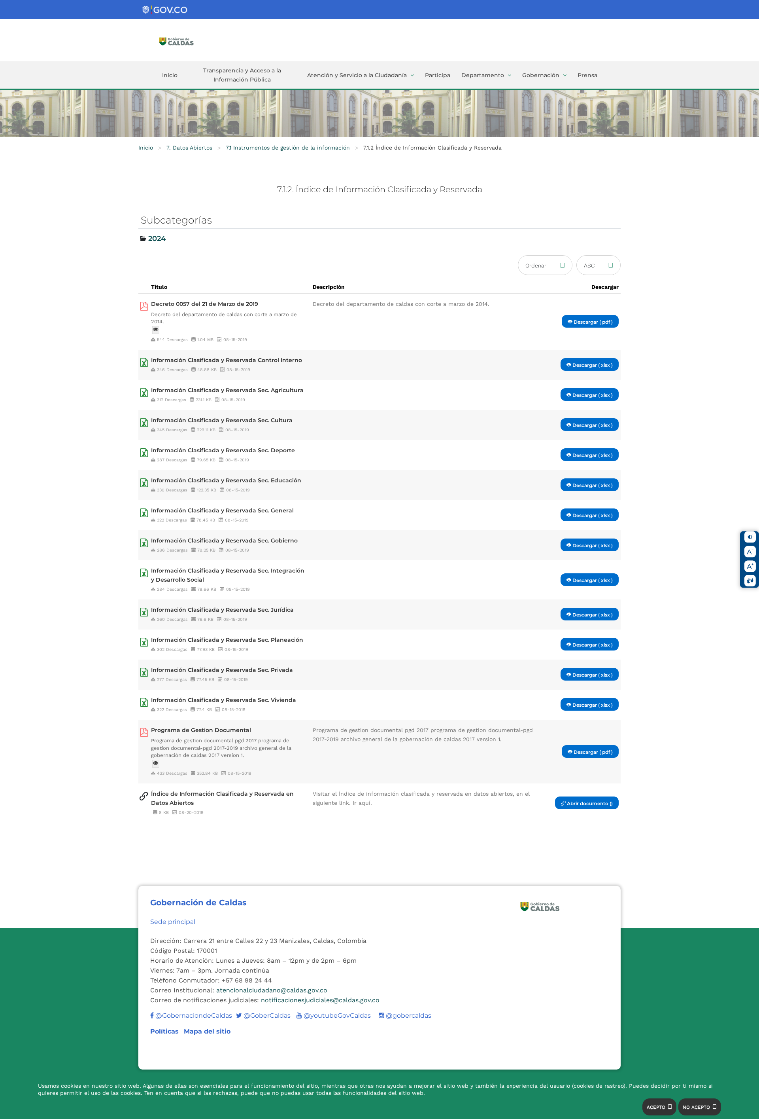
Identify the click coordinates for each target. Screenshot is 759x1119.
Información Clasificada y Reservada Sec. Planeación (227, 639)
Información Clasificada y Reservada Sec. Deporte (223, 450)
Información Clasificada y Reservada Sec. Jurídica (222, 609)
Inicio (169, 75)
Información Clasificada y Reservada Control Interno (226, 360)
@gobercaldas (407, 1015)
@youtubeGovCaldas (333, 1015)
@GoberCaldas (263, 1015)
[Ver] (155, 330)
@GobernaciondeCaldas (193, 1015)
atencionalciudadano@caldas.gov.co (271, 990)
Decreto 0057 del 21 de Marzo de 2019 (204, 303)
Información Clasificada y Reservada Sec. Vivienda (223, 700)
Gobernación (540, 75)
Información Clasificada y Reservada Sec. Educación (226, 480)
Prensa (587, 75)
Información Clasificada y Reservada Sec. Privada (222, 669)
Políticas (165, 1031)
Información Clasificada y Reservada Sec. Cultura (222, 420)
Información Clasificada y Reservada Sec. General (222, 510)
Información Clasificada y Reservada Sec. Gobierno (224, 540)
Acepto (656, 1107)
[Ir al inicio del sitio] (187, 41)
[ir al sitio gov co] (165, 10)
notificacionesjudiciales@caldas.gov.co (320, 1000)
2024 (157, 239)
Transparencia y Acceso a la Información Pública (242, 75)
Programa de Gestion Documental (201, 730)
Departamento (482, 75)
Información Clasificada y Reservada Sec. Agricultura (227, 390)
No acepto (696, 1107)
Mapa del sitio (207, 1031)
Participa (437, 75)
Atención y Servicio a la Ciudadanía (357, 75)
